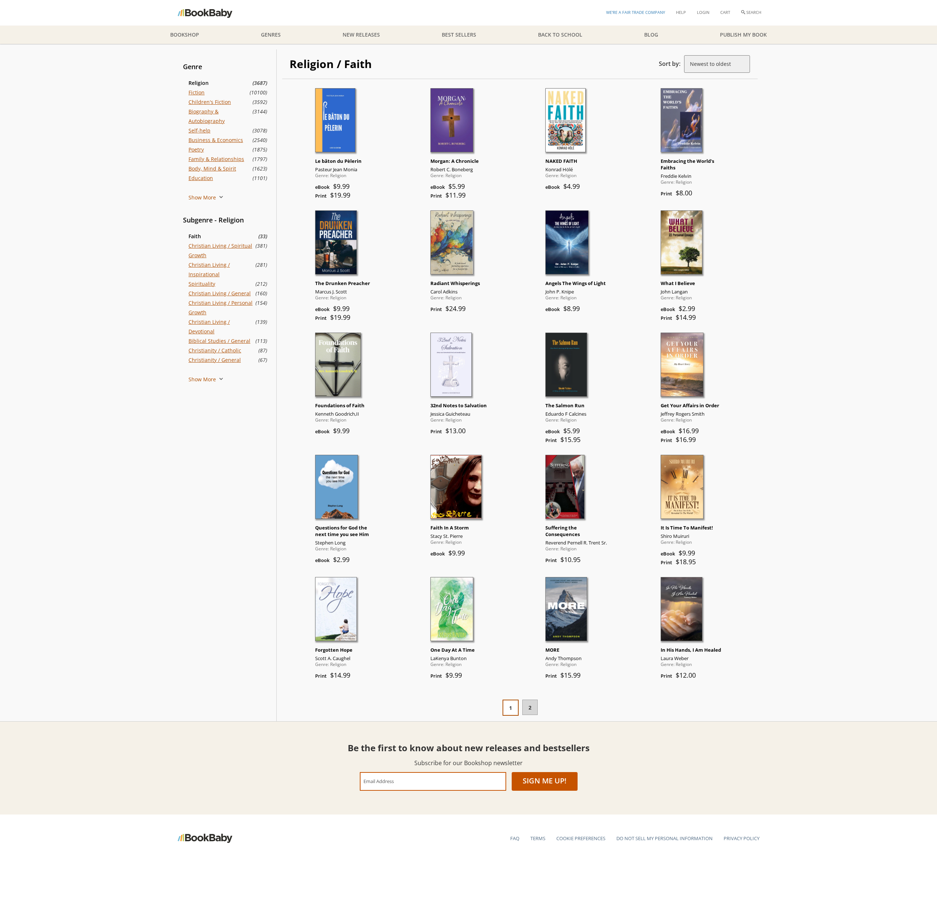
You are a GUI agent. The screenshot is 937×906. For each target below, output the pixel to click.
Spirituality (201, 283)
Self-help (199, 130)
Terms (537, 838)
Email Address (378, 781)
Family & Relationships (216, 159)
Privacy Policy (741, 838)
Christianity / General (214, 359)
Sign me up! (545, 781)
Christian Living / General (219, 293)
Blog (651, 34)
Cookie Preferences (580, 838)
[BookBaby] (211, 13)
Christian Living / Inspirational (209, 269)
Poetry (196, 149)
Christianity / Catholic (214, 350)
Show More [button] (202, 197)
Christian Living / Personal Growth (220, 307)
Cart (725, 12)
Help (681, 12)
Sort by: (669, 64)
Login (703, 12)
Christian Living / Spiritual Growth (220, 250)
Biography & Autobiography (206, 116)
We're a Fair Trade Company (635, 12)
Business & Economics (215, 139)
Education (200, 178)
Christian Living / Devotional (209, 326)
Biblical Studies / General (219, 340)
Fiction (196, 92)
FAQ (514, 838)
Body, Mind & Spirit (212, 168)
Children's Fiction (209, 101)
